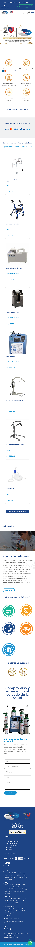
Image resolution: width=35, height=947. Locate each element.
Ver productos (17, 33)
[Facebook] (4, 929)
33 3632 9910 (10, 921)
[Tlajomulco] (4, 883)
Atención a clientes (12, 919)
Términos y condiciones (11, 937)
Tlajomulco (9, 883)
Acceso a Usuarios (5, 7)
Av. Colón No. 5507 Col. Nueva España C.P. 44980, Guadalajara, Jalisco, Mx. (15, 875)
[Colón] (4, 871)
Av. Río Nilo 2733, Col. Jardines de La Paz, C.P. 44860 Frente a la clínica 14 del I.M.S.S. (16, 901)
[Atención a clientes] (4, 919)
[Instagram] (7, 929)
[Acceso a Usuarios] (4, 5)
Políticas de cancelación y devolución (16, 933)
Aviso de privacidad (10, 935)
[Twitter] (10, 929)
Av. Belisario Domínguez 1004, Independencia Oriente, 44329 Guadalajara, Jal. (15, 911)
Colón (7, 871)
